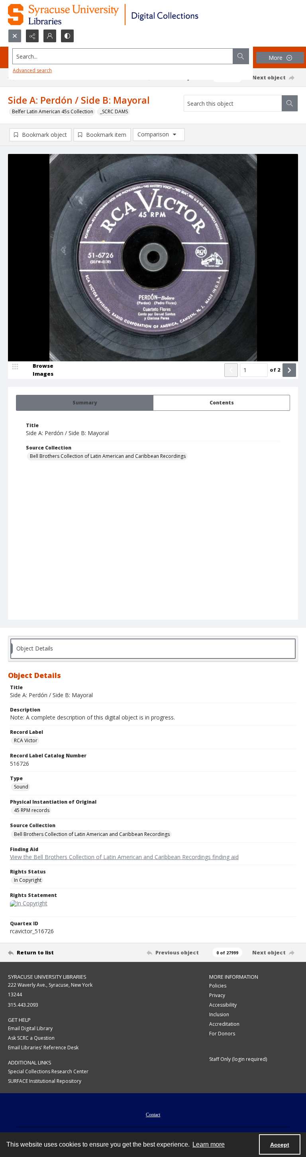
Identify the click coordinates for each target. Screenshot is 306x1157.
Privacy (217, 995)
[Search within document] (290, 103)
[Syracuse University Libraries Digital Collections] (126, 14)
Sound (21, 786)
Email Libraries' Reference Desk (43, 1047)
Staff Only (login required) (238, 1059)
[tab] (84, 402)
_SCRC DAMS (114, 111)
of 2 (275, 369)
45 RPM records (31, 810)
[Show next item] (289, 370)
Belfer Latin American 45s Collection (52, 111)
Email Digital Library (30, 1028)
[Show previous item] (231, 370)
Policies (217, 985)
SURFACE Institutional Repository (44, 1081)
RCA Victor (25, 740)
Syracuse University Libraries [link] (47, 976)
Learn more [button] (208, 1144)
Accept (279, 1144)
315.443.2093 (23, 1004)
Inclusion (219, 1014)
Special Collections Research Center (48, 1071)
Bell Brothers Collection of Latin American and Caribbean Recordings (108, 456)
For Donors (222, 1033)
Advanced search (32, 70)
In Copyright (27, 880)
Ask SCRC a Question (31, 1038)
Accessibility (223, 1004)
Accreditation (224, 1024)
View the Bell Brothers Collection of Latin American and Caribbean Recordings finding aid (124, 857)
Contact (153, 1115)
